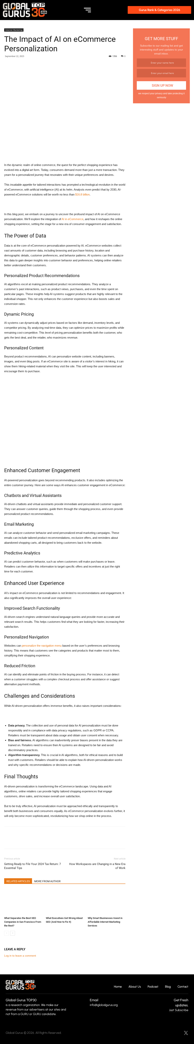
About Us (134, 987)
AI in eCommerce (72, 219)
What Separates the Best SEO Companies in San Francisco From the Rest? (22, 922)
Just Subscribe (178, 1010)
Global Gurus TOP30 (21, 1000)
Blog (168, 987)
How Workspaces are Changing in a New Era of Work (97, 866)
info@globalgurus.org (104, 1005)
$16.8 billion (82, 194)
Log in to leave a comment (20, 955)
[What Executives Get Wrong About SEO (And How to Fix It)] (65, 902)
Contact (183, 987)
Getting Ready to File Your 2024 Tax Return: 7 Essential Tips (32, 866)
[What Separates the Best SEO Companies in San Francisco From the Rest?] (23, 902)
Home (118, 987)
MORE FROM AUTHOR (47, 881)
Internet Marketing (13, 30)
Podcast (153, 987)
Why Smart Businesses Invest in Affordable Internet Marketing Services (105, 922)
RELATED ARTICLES (18, 881)
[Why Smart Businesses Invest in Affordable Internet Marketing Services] (106, 902)
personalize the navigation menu (42, 645)
